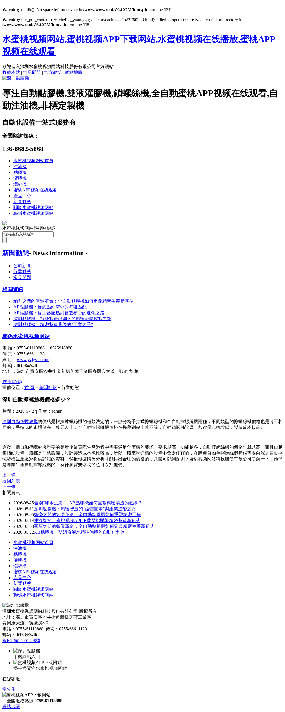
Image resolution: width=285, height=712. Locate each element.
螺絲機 (20, 184)
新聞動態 (22, 201)
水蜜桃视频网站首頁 (33, 160)
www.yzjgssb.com (33, 359)
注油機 (20, 166)
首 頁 (29, 387)
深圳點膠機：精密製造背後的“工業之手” (53, 324)
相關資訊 (12, 289)
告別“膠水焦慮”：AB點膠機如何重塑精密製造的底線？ (88, 502)
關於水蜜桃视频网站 (33, 207)
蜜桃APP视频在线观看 (35, 190)
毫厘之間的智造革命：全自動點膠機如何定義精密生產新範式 (94, 526)
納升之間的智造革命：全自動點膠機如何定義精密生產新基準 (73, 301)
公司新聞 (22, 265)
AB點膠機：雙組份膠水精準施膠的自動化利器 (79, 532)
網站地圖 (74, 72)
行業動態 (22, 271)
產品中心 (22, 195)
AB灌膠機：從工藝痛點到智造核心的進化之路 (58, 312)
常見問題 (32, 72)
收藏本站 (11, 72)
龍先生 (9, 689)
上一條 (9, 475)
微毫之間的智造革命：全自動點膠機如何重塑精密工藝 (87, 514)
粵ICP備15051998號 (21, 640)
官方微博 (53, 72)
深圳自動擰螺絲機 (20, 421)
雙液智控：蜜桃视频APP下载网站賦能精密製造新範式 (87, 520)
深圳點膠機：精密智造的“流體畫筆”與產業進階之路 (85, 508)
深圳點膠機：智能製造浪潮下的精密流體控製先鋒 (62, 318)
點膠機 (20, 172)
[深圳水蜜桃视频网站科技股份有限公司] (15, 78)
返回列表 (11, 480)
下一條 (9, 486)
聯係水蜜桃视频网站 (33, 213)
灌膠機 (20, 178)
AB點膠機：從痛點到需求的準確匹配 (50, 307)
